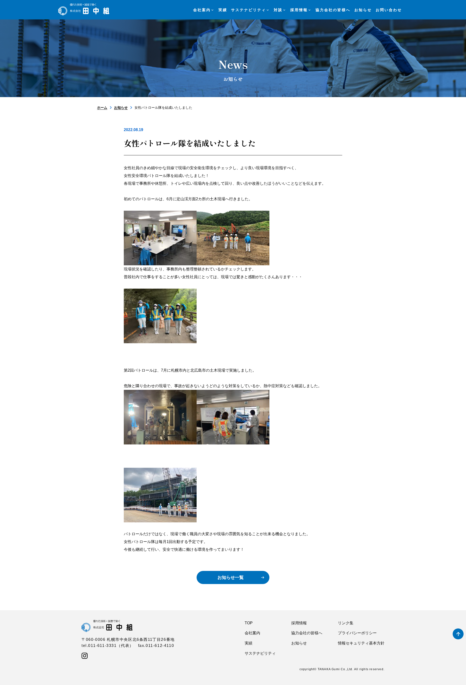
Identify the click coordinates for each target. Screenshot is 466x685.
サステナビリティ (260, 653)
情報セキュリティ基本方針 (361, 643)
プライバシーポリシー (357, 633)
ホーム (102, 107)
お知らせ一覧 (230, 577)
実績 (248, 643)
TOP (249, 623)
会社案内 (252, 633)
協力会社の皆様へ (306, 633)
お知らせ (121, 107)
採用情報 (299, 623)
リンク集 (345, 623)
